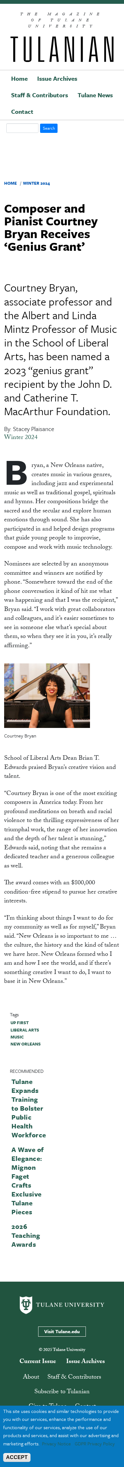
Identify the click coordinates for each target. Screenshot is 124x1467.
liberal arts (24, 1030)
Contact (22, 111)
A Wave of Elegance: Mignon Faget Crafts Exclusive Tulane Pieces (27, 1181)
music (17, 1037)
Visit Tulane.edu (62, 1331)
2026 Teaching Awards (25, 1235)
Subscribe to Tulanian (62, 1392)
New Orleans (25, 1044)
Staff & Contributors (39, 95)
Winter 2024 (36, 183)
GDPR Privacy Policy (95, 1443)
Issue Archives (57, 78)
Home (19, 78)
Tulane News (95, 95)
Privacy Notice (56, 1443)
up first (19, 1022)
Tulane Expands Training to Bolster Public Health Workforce (28, 1108)
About (31, 1377)
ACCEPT (17, 1457)
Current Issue (37, 1362)
